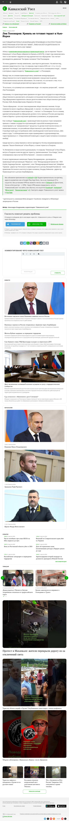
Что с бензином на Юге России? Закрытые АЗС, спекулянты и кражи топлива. (54, 783)
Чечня (17, 21)
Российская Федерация (20, 18)
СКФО (57, 18)
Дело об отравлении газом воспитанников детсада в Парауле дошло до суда (50, 548)
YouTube (9, 193)
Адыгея (17, 13)
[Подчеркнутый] (30, 254)
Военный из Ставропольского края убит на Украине (50, 539)
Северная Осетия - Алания (47, 18)
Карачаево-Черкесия (46, 15)
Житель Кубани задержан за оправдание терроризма (22, 333)
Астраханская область (41, 13)
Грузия (5, 15)
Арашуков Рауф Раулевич (13, 487)
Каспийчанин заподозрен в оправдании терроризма (18, 557)
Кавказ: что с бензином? (11, 24)
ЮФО (41, 21)
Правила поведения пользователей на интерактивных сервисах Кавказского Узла (40, 814)
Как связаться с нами (19, 806)
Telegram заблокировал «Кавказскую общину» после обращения (25, 760)
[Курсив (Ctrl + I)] (27, 254)
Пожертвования (37, 806)
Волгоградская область (55, 13)
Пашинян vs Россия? (35, 24)
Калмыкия (37, 15)
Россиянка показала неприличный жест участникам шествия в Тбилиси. (32, 783)
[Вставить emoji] (38, 254)
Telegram (49, 183)
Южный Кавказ (34, 21)
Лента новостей (13, 27)
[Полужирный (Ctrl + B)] (23, 254)
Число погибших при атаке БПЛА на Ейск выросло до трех (17, 539)
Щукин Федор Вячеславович (14, 526)
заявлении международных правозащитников (26, 52)
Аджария (11, 13)
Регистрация (28, 271)
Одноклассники (21, 190)
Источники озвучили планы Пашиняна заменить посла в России (26, 316)
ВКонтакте (9, 190)
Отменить (58, 273)
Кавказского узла (31, 71)
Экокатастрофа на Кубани (58, 24)
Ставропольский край (9, 21)
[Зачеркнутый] (34, 254)
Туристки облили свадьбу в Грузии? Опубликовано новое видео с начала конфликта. (32, 708)
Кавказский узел (19, 121)
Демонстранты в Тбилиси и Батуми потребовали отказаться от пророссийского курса (18, 592)
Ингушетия (17, 15)
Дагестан (10, 15)
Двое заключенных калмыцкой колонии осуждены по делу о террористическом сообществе (32, 385)
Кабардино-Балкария (27, 15)
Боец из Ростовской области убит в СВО (18, 546)
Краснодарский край (59, 15)
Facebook (48, 188)
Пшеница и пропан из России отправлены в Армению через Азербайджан (30, 325)
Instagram (57, 188)
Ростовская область (33, 18)
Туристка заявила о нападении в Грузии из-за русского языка (11, 782)
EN (6, 1)
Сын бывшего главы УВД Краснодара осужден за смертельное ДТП (27, 342)
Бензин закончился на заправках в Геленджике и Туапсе (47, 591)
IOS (35, 178)
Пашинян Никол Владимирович (15, 447)
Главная (5, 27)
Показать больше (34, 791)
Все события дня (61, 561)
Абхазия (5, 13)
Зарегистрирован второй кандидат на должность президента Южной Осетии (49, 557)
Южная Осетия (25, 21)
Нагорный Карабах (8, 18)
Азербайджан (24, 13)
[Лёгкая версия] (10, 2)
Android (30, 178)
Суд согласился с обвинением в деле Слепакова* (21, 397)
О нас (4, 806)
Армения (31, 13)
